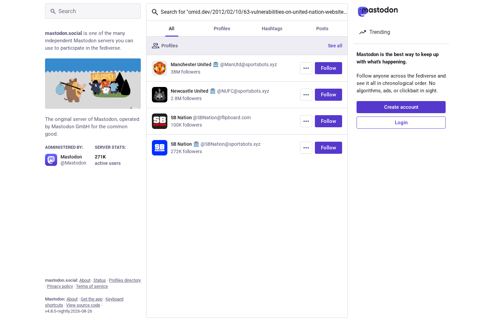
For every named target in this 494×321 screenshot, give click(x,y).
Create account (401, 107)
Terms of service (92, 286)
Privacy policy (60, 286)
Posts (322, 28)
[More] (306, 68)
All (171, 28)
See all (335, 45)
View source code (83, 305)
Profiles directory (125, 280)
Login (401, 123)
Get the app (91, 299)
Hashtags (272, 28)
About (84, 280)
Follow (328, 68)
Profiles (222, 28)
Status (99, 280)
